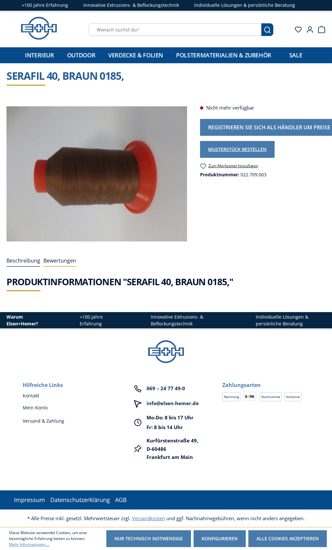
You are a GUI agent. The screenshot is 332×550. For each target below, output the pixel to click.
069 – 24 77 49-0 (166, 388)
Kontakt (31, 395)
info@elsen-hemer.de (173, 403)
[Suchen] (267, 29)
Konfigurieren (220, 538)
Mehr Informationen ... (29, 544)
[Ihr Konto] (308, 29)
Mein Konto (35, 407)
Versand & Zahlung (43, 421)
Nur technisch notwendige (148, 538)
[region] (97, 173)
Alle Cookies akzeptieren (287, 538)
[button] (265, 379)
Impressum (29, 500)
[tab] (23, 261)
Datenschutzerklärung (80, 500)
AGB (121, 500)
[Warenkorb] (320, 29)
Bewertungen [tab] (59, 260)
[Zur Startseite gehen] (38, 28)
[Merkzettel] (296, 29)
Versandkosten (148, 518)
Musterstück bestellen (237, 149)
